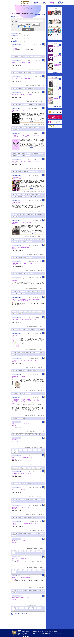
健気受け (37, 194)
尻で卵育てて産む (16, 439)
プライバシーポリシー (22, 634)
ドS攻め (26, 196)
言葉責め (34, 590)
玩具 (23, 56)
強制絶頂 (25, 450)
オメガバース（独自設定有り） (18, 196)
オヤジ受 (23, 418)
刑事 (25, 434)
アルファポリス (14, 13)
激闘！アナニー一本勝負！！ (19, 558)
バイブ (36, 56)
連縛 (20, 72)
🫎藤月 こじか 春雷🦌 (17, 178)
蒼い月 (13, 111)
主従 (13, 216)
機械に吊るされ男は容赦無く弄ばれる (21, 247)
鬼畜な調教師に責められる (18, 376)
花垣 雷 (13, 223)
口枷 (24, 104)
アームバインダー (35, 370)
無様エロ (41, 329)
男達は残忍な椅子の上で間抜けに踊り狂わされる (24, 360)
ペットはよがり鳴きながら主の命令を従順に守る (24, 263)
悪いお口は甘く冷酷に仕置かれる (20, 541)
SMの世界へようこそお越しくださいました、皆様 (24, 279)
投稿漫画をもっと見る (57, 106)
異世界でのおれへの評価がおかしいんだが (54, 34)
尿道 (13, 313)
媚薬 (16, 311)
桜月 (13, 336)
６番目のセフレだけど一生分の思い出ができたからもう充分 (54, 25)
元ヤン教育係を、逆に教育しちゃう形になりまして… (25, 222)
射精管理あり (19, 153)
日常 (13, 293)
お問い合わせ (48, 633)
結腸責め (14, 571)
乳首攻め (40, 56)
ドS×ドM (14, 335)
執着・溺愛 (27, 194)
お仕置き (29, 467)
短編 (13, 72)
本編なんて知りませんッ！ (57, 47)
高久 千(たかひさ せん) (16, 441)
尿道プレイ (41, 239)
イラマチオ (21, 434)
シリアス (22, 293)
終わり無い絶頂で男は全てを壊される (21, 78)
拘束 (16, 72)
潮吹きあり (39, 570)
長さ (13, 24)
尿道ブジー (39, 291)
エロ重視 (14, 155)
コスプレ (33, 311)
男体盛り (35, 214)
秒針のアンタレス (57, 80)
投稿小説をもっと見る (57, 72)
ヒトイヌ (20, 329)
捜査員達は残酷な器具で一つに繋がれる (21, 597)
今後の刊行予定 (34, 631)
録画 (25, 590)
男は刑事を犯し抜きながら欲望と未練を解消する (24, 523)
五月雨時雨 (14, 64)
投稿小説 (51, 631)
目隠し (20, 104)
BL (13, 56)
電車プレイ (18, 241)
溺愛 (16, 56)
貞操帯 (14, 153)
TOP (19, 631)
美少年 (39, 214)
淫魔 (23, 127)
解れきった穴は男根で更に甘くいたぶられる (23, 473)
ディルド (19, 291)
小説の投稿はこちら (39, 14)
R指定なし (21, 26)
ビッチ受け (32, 194)
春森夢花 (13, 403)
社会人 (20, 313)
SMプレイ (30, 214)
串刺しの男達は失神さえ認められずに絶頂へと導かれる (25, 161)
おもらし (31, 352)
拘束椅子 (20, 370)
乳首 (16, 313)
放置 (39, 434)
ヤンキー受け (28, 241)
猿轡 (20, 467)
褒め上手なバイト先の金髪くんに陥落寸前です (57, 65)
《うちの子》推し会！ (35, 633)
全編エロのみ (36, 127)
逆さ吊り (25, 257)
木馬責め (24, 72)
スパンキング (25, 352)
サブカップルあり (26, 155)
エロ (42, 153)
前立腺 (21, 450)
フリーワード (14, 21)
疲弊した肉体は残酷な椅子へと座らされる (22, 94)
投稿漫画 (55, 631)
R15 (26, 26)
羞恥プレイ (29, 239)
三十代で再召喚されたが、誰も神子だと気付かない (54, 16)
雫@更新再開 (14, 48)
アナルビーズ (30, 56)
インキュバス (29, 153)
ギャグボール (25, 171)
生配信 (29, 311)
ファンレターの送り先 (56, 633)
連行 (31, 104)
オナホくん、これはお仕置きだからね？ (21, 577)
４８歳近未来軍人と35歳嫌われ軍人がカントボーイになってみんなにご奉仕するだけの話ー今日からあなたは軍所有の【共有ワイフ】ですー (25, 400)
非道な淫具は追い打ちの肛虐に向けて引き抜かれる (24, 319)
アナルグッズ (39, 311)
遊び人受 (29, 590)
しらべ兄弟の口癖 (57, 98)
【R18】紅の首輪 (16, 202)
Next (29, 41)
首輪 (27, 104)
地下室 (33, 88)
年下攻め (23, 241)
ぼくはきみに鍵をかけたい (18, 177)
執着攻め (21, 194)
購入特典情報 (40, 631)
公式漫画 (23, 631)
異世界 (24, 153)
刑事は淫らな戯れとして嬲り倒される (21, 424)
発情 (27, 273)
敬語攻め (29, 393)
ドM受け (31, 196)
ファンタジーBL (18, 127)
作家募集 (42, 633)
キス (37, 551)
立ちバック (38, 467)
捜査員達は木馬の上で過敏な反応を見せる (22, 62)
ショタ (16, 214)
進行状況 (28, 24)
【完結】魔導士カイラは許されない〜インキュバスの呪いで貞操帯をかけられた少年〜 (25, 136)
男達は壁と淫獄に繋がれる (18, 489)
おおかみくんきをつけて (57, 90)
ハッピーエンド (23, 239)
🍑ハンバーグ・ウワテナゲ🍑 (18, 302)
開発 (13, 241)
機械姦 (27, 127)
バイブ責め (35, 239)
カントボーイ (17, 418)
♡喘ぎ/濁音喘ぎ (15, 129)
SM (25, 56)
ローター (20, 311)
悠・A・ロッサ (15, 579)
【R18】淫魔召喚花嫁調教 (18, 110)
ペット (24, 273)
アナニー (20, 570)
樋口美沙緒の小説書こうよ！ (23, 633)
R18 (31, 26)
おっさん (25, 570)
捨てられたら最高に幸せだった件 (57, 56)
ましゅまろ (14, 203)
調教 (13, 46)
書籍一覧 (27, 631)
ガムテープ (33, 533)
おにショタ (19, 155)
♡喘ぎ (35, 196)
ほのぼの (17, 293)
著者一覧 (46, 631)
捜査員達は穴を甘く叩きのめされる (20, 507)
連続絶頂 (29, 88)
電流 (13, 451)
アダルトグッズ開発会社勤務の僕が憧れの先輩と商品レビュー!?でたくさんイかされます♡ (25, 300)
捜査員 (29, 72)
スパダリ (34, 450)
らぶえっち (14, 354)
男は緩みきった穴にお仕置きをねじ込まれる (23, 457)
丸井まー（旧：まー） (16, 560)
